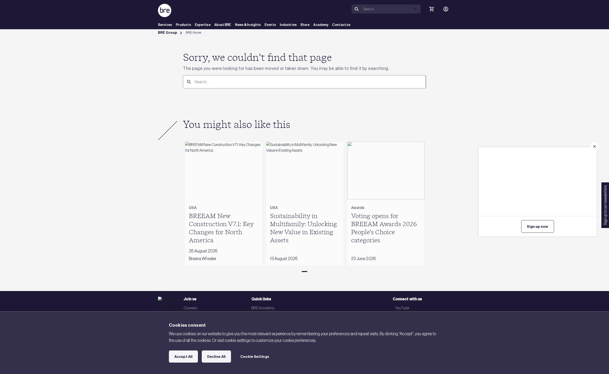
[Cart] (431, 9)
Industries (288, 25)
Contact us (341, 25)
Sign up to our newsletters (605, 205)
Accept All (183, 357)
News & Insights (248, 25)
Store (305, 25)
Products (183, 25)
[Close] (594, 146)
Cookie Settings (254, 357)
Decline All (216, 357)
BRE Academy (263, 308)
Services (165, 25)
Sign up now (537, 226)
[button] (415, 9)
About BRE (222, 25)
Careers (190, 308)
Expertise (203, 25)
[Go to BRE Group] (164, 10)
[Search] (356, 9)
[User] (446, 9)
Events (270, 25)
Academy (320, 25)
